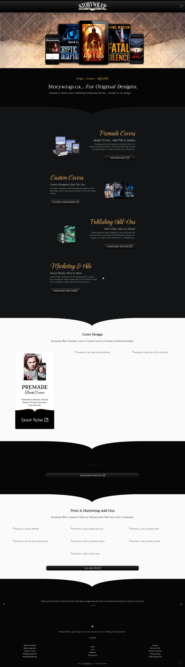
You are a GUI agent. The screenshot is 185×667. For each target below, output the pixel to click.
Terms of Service (155, 651)
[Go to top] (181, 663)
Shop (92, 646)
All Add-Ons (91, 568)
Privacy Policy (155, 654)
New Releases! (118, 157)
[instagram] (95, 638)
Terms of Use (155, 648)
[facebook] (90, 638)
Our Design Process (91, 475)
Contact (155, 645)
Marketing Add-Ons (64, 290)
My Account (92, 655)
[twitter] (92, 638)
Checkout (92, 652)
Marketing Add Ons (30, 656)
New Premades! (30, 645)
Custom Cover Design (64, 202)
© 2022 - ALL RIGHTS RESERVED (92, 663)
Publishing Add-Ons (118, 246)
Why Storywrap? (30, 648)
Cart (92, 649)
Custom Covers (30, 651)
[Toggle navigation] (182, 6)
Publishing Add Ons (30, 654)
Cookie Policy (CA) (155, 656)
